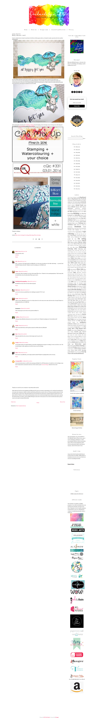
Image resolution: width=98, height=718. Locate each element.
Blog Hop (84, 213)
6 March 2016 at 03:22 (23, 298)
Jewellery (69, 279)
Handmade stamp (73, 267)
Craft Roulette (73, 235)
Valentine (73, 341)
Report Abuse (71, 464)
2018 (76, 169)
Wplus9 (72, 351)
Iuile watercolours (71, 278)
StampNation (72, 326)
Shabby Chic (79, 314)
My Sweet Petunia (79, 295)
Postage (69, 309)
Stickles (75, 330)
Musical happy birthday (77, 428)
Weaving (71, 347)
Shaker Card (72, 315)
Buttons (81, 215)
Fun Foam (75, 256)
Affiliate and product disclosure (76, 493)
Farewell (69, 251)
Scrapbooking (70, 314)
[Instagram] (75, 92)
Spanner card (75, 322)
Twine (81, 339)
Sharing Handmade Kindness (73, 317)
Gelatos (69, 259)
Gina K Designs (73, 261)
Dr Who (74, 245)
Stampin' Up (75, 325)
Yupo (83, 352)
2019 (76, 166)
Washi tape (71, 344)
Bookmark (70, 215)
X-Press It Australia (77, 351)
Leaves (77, 284)
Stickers (72, 330)
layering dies (76, 283)
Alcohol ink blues (77, 410)
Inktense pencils (76, 275)
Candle (85, 215)
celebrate (76, 223)
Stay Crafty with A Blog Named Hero (77, 327)
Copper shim (80, 233)
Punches (72, 309)
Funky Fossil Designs (82, 256)
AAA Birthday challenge (72, 200)
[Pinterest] (79, 92)
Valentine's (77, 340)
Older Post (13, 402)
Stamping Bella (80, 325)
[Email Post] (15, 233)
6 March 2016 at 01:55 (31, 281)
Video (85, 341)
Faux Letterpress (79, 251)
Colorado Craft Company (73, 229)
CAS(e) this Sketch (71, 218)
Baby (16, 235)
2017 (76, 172)
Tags (80, 331)
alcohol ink (83, 202)
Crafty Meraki (79, 235)
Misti (75, 292)
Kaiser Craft (82, 279)
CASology (77, 221)
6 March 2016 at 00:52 (22, 271)
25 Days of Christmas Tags (73, 197)
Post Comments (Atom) (21, 405)
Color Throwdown (82, 228)
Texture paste (76, 333)
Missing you (72, 292)
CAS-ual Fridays (82, 216)
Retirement (75, 311)
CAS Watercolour (75, 216)
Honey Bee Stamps (75, 270)
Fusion (72, 258)
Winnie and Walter (82, 348)
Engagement (70, 250)
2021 (76, 160)
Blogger (57, 717)
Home (26, 29)
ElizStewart (17, 290)
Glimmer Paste (83, 261)
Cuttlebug (72, 236)
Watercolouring (37, 235)
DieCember (70, 240)
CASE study (72, 221)
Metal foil (78, 291)
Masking (79, 289)
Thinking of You (79, 337)
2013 (76, 183)
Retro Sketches (80, 311)
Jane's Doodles (77, 278)
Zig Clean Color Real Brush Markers (77, 352)
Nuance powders (71, 298)
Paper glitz (70, 302)
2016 (76, 174)
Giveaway (78, 261)
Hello (69, 269)
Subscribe (77, 106)
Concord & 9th (71, 231)
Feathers (69, 253)
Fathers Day (73, 251)
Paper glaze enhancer (82, 300)
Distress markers (74, 242)
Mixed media (79, 292)
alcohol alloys (77, 202)
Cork (83, 233)
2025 (76, 149)
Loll (16, 261)
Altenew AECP (79, 206)
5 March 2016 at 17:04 (22, 251)
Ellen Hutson (75, 247)
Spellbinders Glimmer (72, 323)
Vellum (81, 341)
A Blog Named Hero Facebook (78, 199)
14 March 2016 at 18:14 (27, 361)
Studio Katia (79, 330)
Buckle (73, 215)
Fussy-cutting (77, 258)
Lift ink (77, 286)
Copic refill (76, 233)
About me (34, 29)
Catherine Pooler (71, 223)
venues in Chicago (45, 364)
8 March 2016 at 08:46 (23, 342)
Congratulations (78, 231)
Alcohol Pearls (79, 205)
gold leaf (71, 264)
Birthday (76, 213)
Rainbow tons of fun (77, 376)
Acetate (78, 200)
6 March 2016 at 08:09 (25, 308)
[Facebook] (72, 92)
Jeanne (16, 271)
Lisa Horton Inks (71, 287)
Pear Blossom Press (80, 303)
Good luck (76, 264)
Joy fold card (73, 279)
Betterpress (75, 211)
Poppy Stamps (83, 308)
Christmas (77, 226)
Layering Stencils (72, 284)
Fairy (78, 250)
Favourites (84, 251)
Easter (77, 245)
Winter (69, 350)
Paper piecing (75, 302)
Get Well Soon (73, 259)
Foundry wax (74, 255)
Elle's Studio (70, 247)
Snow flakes (83, 320)
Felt (72, 253)
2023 (76, 155)
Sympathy (76, 331)
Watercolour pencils (72, 345)
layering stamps (82, 283)
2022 (76, 158)
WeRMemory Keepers (80, 347)
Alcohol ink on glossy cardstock (77, 393)
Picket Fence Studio (82, 305)
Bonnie (16, 298)
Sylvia (16, 352)
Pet (76, 305)
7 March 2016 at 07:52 (23, 325)
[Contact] (81, 92)
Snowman (69, 322)
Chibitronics (79, 224)
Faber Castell (74, 250)
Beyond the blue (80, 211)
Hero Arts (80, 269)
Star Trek (82, 326)
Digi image (75, 240)
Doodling (71, 245)
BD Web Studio (47, 717)
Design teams (44, 29)
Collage (73, 228)
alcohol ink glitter (78, 203)
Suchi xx (17, 255)
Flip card (76, 253)
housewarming (70, 272)
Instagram (74, 276)
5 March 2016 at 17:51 (21, 261)
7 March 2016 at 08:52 (22, 334)
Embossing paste (82, 248)
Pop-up (79, 308)
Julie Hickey (78, 280)
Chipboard (84, 224)
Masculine (74, 289)
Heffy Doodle (83, 267)
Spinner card (79, 323)
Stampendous (70, 325)
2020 (76, 163)
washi (85, 342)
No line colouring (82, 297)
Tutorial (78, 339)
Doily (68, 245)
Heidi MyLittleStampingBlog (21, 281)
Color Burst (76, 228)
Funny (69, 258)
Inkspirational (70, 275)
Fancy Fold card (83, 250)
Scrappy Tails (74, 314)
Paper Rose (81, 302)
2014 (76, 180)
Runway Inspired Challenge (81, 312)
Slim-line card (75, 320)
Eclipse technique (82, 245)
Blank (81, 213)
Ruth (16, 334)
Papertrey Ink (74, 303)
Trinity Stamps (74, 339)
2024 (76, 152)
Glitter (69, 262)
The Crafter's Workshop (77, 334)
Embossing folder (72, 249)
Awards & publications (58, 29)
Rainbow (84, 309)
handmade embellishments (76, 265)
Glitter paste (80, 262)
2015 (76, 177)
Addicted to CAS (71, 202)
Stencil (69, 330)
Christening (70, 226)
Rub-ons (73, 312)
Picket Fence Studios (73, 306)
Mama (82, 287)
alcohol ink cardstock (71, 203)
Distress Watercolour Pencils (80, 243)
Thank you (81, 333)
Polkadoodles (75, 308)
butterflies (77, 215)
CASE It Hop (78, 218)
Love (75, 287)
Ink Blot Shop (77, 274)
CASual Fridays (82, 221)
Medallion (69, 291)
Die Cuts (74, 239)
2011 (76, 188)
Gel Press (84, 258)
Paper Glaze (75, 300)
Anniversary (77, 208)
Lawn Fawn (83, 281)
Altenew (73, 207)
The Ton (73, 337)
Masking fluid (83, 289)
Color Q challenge (21, 126)
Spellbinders (83, 322)
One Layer (80, 299)
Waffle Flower (75, 342)
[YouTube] (77, 92)
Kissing (75, 281)
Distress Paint (70, 243)
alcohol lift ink (83, 203)
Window (76, 348)
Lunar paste (78, 287)
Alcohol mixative (71, 205)
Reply (16, 257)
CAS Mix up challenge (29, 124)
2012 (76, 186)
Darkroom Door (78, 237)
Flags (74, 253)
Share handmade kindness (81, 315)
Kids (72, 281)
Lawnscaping (70, 283)
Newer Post (62, 402)
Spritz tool (84, 323)
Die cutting (26, 235)
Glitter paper (74, 262)
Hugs (74, 272)
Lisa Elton (17, 317)
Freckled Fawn (78, 255)
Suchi (16, 251)
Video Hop (70, 342)
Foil (85, 253)
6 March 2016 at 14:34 (24, 317)
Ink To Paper (83, 274)
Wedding (75, 347)
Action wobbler (83, 200)
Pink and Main (81, 306)
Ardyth (16, 325)
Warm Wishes (81, 342)
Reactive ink (70, 311)
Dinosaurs (79, 240)
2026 (76, 146)
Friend (72, 256)
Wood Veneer (74, 350)
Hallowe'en (70, 265)
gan (81, 258)
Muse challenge (32, 126)
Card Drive (70, 216)
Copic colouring (21, 235)
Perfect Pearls (73, 305)
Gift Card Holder (80, 259)
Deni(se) (17, 342)
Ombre (76, 298)
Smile (79, 320)
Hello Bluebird (73, 269)
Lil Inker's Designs (82, 286)
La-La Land (79, 281)
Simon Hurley (80, 317)
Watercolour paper (80, 344)
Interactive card (79, 276)
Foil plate (70, 255)
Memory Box (73, 291)
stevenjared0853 (18, 361)
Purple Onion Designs (78, 309)
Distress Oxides (82, 242)
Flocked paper (81, 253)
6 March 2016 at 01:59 (24, 290)
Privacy (71, 29)
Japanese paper (83, 278)
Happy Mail (78, 267)
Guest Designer (82, 264)
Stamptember (77, 327)
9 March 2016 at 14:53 (22, 352)
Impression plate (71, 274)
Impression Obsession (81, 272)
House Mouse (83, 270)
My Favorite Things (79, 294)
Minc (81, 291)
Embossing (31, 235)
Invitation (84, 276)
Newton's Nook (74, 297)
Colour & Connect (82, 229)
